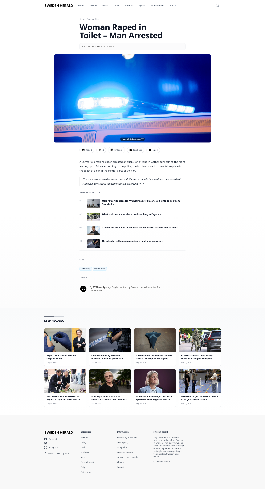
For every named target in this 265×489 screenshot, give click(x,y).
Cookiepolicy (122, 442)
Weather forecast (125, 452)
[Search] (217, 5)
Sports (142, 5)
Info (171, 5)
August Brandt (99, 269)
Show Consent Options (58, 453)
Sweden (93, 5)
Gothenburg (85, 269)
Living (117, 5)
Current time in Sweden (128, 457)
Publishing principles (127, 437)
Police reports (87, 472)
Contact (120, 467)
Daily (83, 467)
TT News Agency (102, 287)
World (105, 5)
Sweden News (93, 19)
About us (121, 462)
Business (129, 5)
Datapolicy (122, 447)
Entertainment (157, 5)
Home (81, 5)
